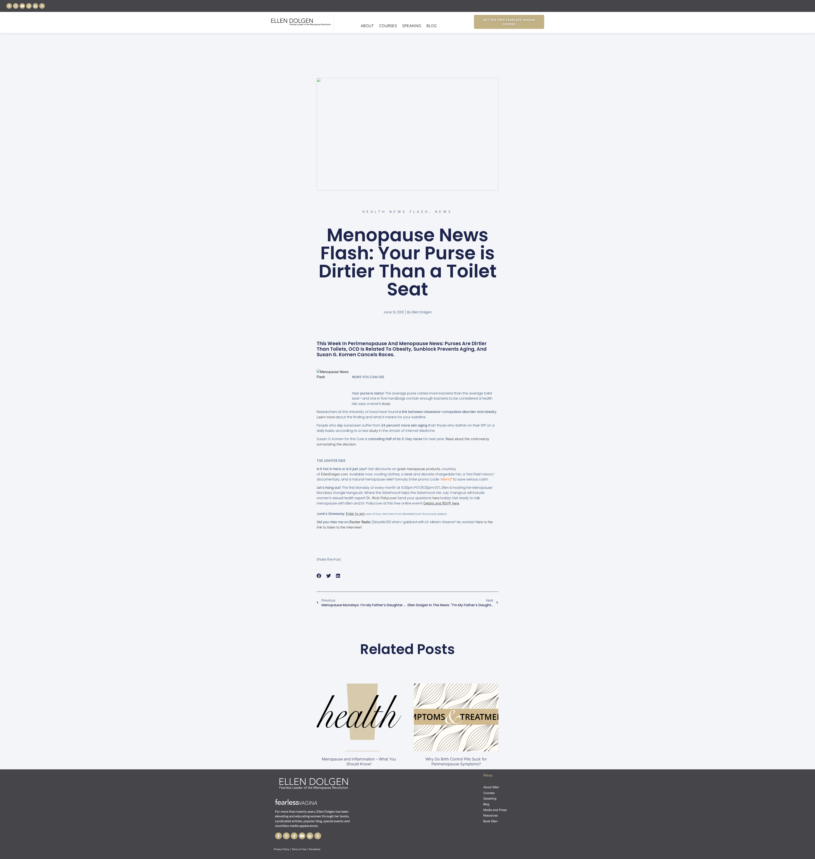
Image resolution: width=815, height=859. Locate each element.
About (367, 26)
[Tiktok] (29, 6)
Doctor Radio (360, 522)
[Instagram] (15, 6)
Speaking (411, 26)
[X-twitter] (42, 6)
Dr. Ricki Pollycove (381, 498)
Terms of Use (299, 849)
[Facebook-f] (9, 6)
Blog (431, 26)
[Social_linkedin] (35, 6)
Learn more (326, 417)
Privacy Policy (281, 849)
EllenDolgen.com (334, 474)
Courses (388, 26)
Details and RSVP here (441, 503)
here (435, 498)
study (386, 403)
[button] (319, 576)
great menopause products (418, 469)
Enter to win (355, 513)
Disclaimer (315, 849)
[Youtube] (22, 6)
